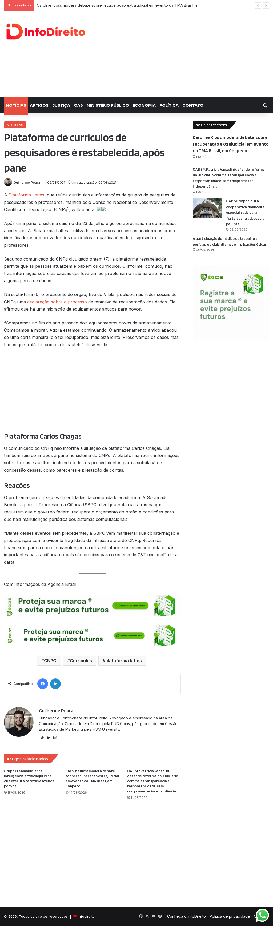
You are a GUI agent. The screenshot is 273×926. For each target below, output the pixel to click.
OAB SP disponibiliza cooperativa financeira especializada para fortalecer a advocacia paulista (245, 212)
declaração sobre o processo (57, 301)
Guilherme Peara (27, 182)
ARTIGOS (39, 105)
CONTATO (192, 105)
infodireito (86, 916)
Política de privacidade (230, 916)
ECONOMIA (144, 105)
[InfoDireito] (45, 32)
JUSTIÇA (61, 105)
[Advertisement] (184, 53)
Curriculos (81, 660)
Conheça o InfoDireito (186, 916)
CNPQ (50, 660)
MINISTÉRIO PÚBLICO (108, 105)
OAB (78, 105)
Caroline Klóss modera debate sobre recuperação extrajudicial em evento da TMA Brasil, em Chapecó (127, 5)
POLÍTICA (169, 105)
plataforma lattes (123, 660)
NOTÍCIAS (16, 105)
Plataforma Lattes (26, 194)
